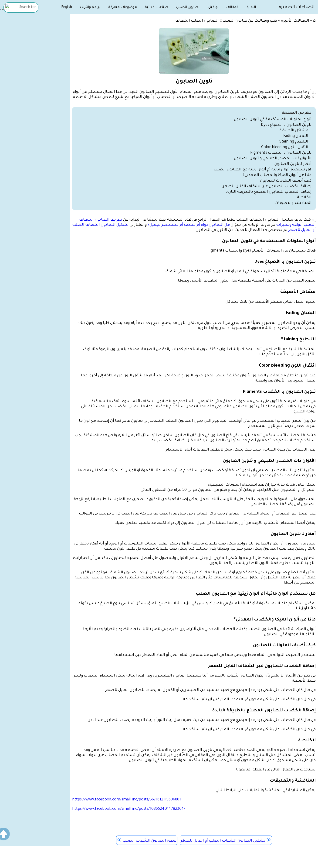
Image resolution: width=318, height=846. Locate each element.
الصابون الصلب (188, 7)
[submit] (4, 8)
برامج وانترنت (90, 7)
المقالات (232, 7)
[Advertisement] (35, 87)
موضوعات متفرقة (122, 7)
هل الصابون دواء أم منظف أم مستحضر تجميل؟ (189, 225)
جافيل (213, 7)
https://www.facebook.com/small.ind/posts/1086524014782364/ (128, 809)
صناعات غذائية (156, 7)
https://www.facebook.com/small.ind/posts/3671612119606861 (126, 800)
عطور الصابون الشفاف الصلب (149, 841)
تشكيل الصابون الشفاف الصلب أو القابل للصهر (223, 841)
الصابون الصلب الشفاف (197, 21)
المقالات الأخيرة (295, 21)
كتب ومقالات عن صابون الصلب (250, 21)
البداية (251, 7)
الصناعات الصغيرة (297, 7)
